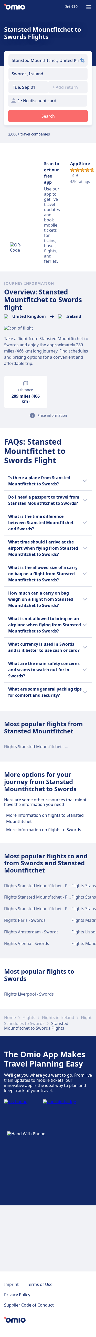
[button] (28, 87)
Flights (29, 1017)
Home (10, 1017)
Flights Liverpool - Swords (29, 994)
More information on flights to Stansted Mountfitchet (45, 818)
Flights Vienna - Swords (26, 943)
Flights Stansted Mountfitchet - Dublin (41, 746)
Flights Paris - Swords (25, 920)
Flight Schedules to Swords (48, 1020)
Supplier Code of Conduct (29, 1305)
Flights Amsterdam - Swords (31, 932)
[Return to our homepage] (14, 7)
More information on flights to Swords (43, 829)
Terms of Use (39, 1284)
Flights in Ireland (58, 1017)
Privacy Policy (17, 1295)
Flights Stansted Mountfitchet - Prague (41, 908)
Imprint (11, 1284)
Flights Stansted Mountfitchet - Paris (39, 885)
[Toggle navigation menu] (89, 7)
